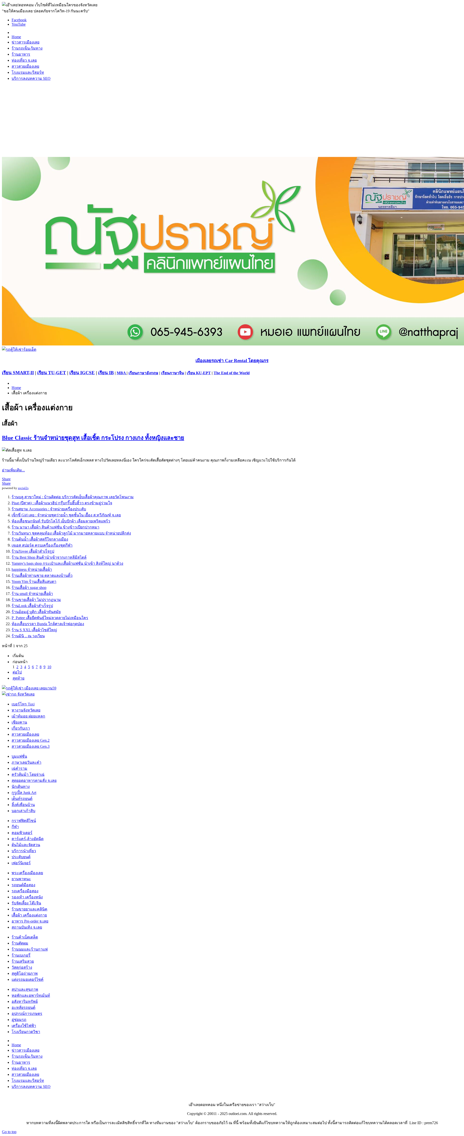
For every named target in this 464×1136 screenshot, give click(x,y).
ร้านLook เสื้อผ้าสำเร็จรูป (32, 606)
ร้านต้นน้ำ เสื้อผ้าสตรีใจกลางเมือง (40, 539)
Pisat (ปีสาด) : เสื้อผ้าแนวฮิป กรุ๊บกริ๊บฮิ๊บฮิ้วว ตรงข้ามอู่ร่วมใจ (62, 503)
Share (6, 479)
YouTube (19, 24)
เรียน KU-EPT (199, 373)
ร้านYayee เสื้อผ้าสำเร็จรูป (33, 551)
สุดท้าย (18, 678)
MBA (122, 373)
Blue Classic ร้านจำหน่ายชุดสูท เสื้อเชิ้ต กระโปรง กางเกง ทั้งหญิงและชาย (93, 438)
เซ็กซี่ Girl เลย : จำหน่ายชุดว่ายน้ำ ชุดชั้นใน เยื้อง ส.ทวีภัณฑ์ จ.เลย (66, 515)
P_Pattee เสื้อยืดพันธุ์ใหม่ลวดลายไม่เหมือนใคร (50, 618)
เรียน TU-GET (51, 372)
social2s (23, 488)
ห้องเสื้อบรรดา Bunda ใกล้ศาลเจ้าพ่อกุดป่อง (48, 624)
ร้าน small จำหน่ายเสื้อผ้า (32, 594)
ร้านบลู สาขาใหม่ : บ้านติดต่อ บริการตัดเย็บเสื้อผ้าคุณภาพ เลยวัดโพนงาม (73, 497)
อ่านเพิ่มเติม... (13, 470)
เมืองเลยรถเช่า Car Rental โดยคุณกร (232, 360)
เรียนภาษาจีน (172, 373)
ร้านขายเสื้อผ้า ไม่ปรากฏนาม (36, 600)
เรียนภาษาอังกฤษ (143, 373)
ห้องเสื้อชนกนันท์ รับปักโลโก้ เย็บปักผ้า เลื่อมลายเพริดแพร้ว (61, 521)
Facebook (19, 20)
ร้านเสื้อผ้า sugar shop (29, 588)
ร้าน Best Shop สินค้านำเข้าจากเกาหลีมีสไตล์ (49, 557)
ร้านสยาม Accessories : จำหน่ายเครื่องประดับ (49, 509)
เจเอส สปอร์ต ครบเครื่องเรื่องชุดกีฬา (42, 545)
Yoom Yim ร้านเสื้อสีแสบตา (34, 581)
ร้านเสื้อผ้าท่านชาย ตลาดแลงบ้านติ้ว (42, 575)
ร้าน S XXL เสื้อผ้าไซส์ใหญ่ (34, 630)
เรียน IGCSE (82, 372)
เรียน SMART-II (18, 372)
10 (49, 667)
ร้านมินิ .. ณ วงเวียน (28, 636)
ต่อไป (17, 672)
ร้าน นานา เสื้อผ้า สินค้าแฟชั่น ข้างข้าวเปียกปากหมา (55, 527)
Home (16, 388)
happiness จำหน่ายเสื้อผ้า (32, 569)
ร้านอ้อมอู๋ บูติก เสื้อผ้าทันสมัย (36, 612)
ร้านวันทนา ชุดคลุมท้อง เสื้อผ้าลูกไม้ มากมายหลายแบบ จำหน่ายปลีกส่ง (71, 533)
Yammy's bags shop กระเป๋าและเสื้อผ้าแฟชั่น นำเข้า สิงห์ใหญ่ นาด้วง (67, 563)
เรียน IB (106, 372)
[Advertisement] (232, 119)
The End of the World (232, 373)
